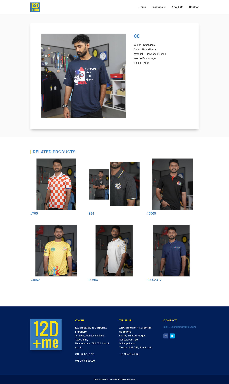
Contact (194, 7)
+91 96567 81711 (85, 354)
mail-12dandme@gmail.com (179, 326)
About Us (177, 7)
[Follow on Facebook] (165, 335)
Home (142, 7)
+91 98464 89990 (85, 360)
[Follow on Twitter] (172, 335)
